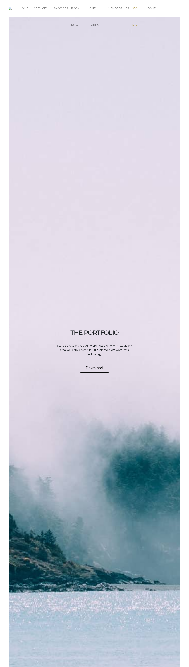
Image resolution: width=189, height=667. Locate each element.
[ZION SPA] (10, 8)
